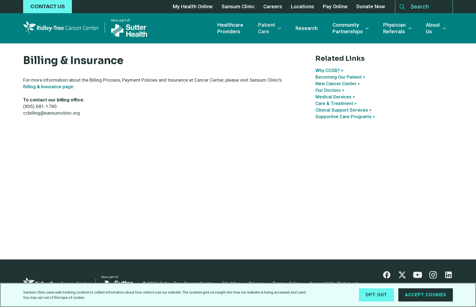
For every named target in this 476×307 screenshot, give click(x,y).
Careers (272, 7)
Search (402, 5)
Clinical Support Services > (343, 110)
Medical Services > (335, 96)
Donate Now (370, 7)
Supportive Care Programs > (345, 116)
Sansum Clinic (238, 7)
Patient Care (266, 28)
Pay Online (335, 7)
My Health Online (193, 7)
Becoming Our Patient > (340, 77)
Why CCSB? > (329, 70)
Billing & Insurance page (48, 86)
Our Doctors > (329, 90)
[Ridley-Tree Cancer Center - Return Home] (85, 28)
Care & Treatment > (336, 103)
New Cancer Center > (337, 83)
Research (307, 28)
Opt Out (376, 294)
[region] (238, 295)
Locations (302, 7)
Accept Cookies (425, 294)
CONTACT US (47, 7)
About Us (433, 28)
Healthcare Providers (230, 28)
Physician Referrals (394, 28)
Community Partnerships (347, 28)
